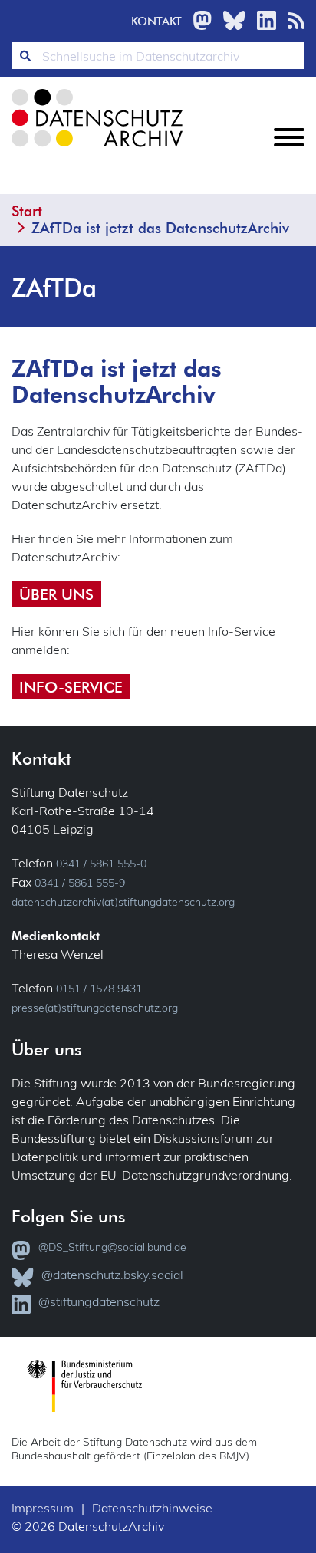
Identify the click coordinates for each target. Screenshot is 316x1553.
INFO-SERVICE (71, 686)
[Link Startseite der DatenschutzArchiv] (96, 130)
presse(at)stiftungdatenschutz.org (95, 1008)
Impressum (43, 1507)
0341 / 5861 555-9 (80, 883)
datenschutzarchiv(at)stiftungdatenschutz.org (123, 902)
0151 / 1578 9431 (99, 988)
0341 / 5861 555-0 (101, 863)
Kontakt (156, 21)
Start (27, 211)
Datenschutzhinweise (152, 1507)
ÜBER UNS (56, 594)
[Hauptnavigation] (289, 149)
